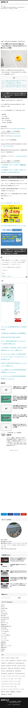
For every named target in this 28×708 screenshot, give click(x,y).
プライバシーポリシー (14, 702)
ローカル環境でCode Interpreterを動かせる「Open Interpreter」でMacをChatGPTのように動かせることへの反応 (14, 87)
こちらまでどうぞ (12, 548)
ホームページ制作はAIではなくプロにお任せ (12, 83)
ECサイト (3, 612)
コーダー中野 (4, 631)
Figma (3, 665)
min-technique (4, 617)
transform (4, 673)
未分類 (2, 649)
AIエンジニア (4, 660)
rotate (23, 668)
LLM (19, 665)
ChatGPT (3, 608)
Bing (24, 660)
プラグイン (16, 683)
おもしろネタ (4, 629)
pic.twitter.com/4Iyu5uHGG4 (18, 128)
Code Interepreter (19, 663)
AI (1, 605)
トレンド (3, 638)
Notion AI (4, 668)
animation (13, 660)
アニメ (3, 676)
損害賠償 (3, 647)
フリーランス (4, 640)
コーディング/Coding (11, 701)
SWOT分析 (18, 670)
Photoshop (17, 668)
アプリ (8, 676)
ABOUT (19, 701)
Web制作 (3, 624)
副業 (3, 691)
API (2, 606)
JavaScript (3, 613)
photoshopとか (4, 619)
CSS (2, 610)
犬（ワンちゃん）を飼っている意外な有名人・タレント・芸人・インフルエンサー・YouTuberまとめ (14, 356)
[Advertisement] (14, 26)
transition (11, 673)
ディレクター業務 (5, 635)
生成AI (18, 691)
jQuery (2, 615)
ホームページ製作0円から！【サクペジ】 (10, 202)
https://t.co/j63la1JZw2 (15, 135)
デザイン (3, 636)
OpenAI (10, 668)
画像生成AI (4, 694)
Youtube (2, 628)
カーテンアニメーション (7, 678)
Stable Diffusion (10, 670)
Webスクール (4, 622)
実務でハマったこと (5, 645)
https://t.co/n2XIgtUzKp (8, 146)
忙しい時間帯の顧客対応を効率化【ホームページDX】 (13, 225)
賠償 (10, 694)
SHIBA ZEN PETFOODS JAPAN (10, 337)
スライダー (4, 681)
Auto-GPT (19, 660)
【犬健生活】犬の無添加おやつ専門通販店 (13, 333)
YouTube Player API (20, 673)
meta (24, 665)
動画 (7, 691)
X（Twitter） (9, 276)
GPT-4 (14, 665)
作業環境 (3, 642)
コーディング (17, 678)
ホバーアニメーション (6, 689)
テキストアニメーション (14, 681)
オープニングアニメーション (18, 676)
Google (8, 665)
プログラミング (5, 686)
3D (2, 657)
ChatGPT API (11, 663)
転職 (2, 651)
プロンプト (13, 686)
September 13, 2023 (15, 133)
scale (3, 670)
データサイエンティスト (6, 683)
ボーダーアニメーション (18, 689)
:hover (7, 657)
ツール (2, 633)
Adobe (13, 657)
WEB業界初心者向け (5, 626)
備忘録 (2, 643)
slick (2, 620)
